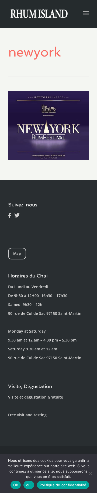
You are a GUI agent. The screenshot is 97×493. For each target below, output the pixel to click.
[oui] (90, 473)
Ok (15, 485)
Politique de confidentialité (63, 485)
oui (29, 485)
